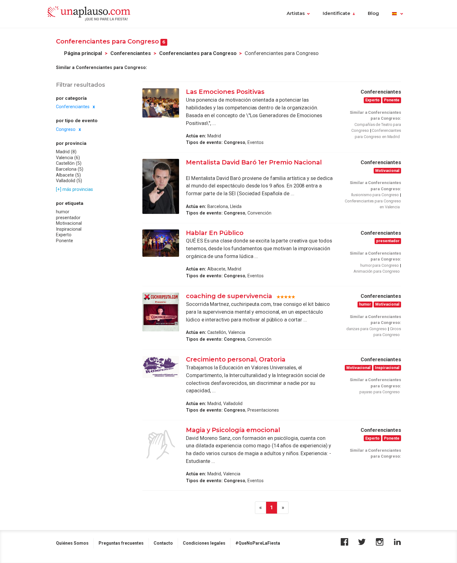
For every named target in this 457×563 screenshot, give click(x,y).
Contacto (163, 543)
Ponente (64, 240)
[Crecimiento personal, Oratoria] (160, 367)
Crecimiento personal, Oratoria (235, 359)
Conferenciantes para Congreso (198, 53)
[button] (397, 14)
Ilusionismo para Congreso (375, 194)
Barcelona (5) (69, 169)
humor (62, 211)
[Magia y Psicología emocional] (160, 445)
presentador (68, 217)
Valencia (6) (68, 157)
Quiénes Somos (72, 543)
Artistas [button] (296, 13)
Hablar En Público (214, 233)
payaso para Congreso (379, 392)
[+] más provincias (74, 189)
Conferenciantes (130, 53)
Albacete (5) (68, 175)
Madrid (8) (66, 151)
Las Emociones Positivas (225, 91)
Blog (373, 13)
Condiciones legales (204, 543)
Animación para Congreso (376, 271)
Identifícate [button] (336, 13)
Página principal (83, 53)
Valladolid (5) (69, 180)
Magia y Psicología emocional (233, 430)
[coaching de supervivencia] (160, 312)
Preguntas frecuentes (121, 543)
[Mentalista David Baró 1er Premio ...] (160, 186)
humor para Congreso (379, 265)
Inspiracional (68, 229)
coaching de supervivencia (229, 296)
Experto (64, 235)
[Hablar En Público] (160, 243)
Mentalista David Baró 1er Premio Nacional (254, 162)
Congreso (66, 129)
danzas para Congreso (366, 328)
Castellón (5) (68, 163)
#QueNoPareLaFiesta (257, 543)
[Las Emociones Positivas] (160, 102)
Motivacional (69, 223)
